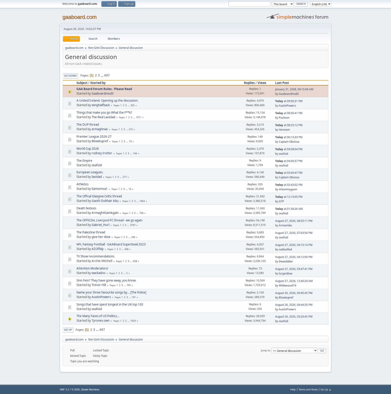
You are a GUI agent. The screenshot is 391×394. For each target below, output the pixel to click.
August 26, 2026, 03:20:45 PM (293, 316)
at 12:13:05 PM (289, 197)
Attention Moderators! (92, 268)
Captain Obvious (289, 142)
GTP (281, 201)
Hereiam (284, 130)
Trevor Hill (99, 285)
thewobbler (286, 261)
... (102, 75)
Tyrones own (101, 320)
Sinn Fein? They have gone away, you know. (106, 280)
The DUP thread (87, 124)
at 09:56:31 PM (289, 101)
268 (126, 249)
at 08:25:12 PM (289, 125)
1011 (138, 117)
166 (135, 153)
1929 (133, 320)
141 (134, 297)
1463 (142, 201)
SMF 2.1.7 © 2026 (70, 389)
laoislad (97, 177)
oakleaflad (285, 249)
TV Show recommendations (95, 256)
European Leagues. (89, 172)
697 (107, 75)
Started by (98, 83)
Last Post (282, 83)
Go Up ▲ (326, 389)
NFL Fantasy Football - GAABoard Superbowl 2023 (111, 244)
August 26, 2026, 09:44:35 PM (293, 305)
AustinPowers (287, 106)
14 (130, 189)
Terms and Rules (308, 389)
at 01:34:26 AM (289, 209)
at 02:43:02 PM (289, 185)
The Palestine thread (90, 232)
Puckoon (284, 118)
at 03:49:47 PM (289, 173)
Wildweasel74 (287, 285)
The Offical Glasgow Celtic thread (99, 196)
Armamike (285, 225)
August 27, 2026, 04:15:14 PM (293, 245)
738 (141, 213)
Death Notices (86, 208)
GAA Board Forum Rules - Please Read (104, 89)
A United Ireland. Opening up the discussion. (107, 100)
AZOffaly (98, 249)
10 (130, 141)
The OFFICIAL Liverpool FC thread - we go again (109, 220)
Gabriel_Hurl (100, 225)
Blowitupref (100, 141)
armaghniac (100, 129)
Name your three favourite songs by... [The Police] (111, 292)
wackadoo (98, 273)
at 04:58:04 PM (289, 149)
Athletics (82, 184)
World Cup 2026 (87, 149)
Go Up (68, 329)
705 (129, 285)
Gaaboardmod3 (103, 93)
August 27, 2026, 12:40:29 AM (294, 281)
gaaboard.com (79, 17)
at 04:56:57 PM (289, 161)
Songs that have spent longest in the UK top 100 (109, 304)
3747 (133, 225)
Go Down (70, 75)
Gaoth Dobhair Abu (105, 201)
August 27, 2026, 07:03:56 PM (293, 233)
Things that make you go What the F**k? (104, 112)
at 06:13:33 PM (289, 137)
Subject (82, 83)
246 (133, 237)
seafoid (283, 154)
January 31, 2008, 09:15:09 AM (294, 89)
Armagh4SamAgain (105, 213)
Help (293, 389)
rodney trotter (102, 153)
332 (133, 105)
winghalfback (101, 105)
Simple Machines (90, 389)
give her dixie (101, 237)
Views (261, 83)
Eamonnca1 (100, 189)
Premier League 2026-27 (94, 137)
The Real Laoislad (103, 117)
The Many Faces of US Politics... (97, 316)
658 (135, 261)
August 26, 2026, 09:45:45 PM (293, 293)
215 (131, 129)
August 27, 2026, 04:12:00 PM (293, 257)
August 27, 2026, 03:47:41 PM (293, 269)
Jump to (265, 350)
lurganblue (285, 273)
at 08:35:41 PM (289, 113)
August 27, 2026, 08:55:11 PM (293, 221)
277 (125, 177)
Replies (249, 83)
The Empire (84, 161)
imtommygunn (288, 189)
